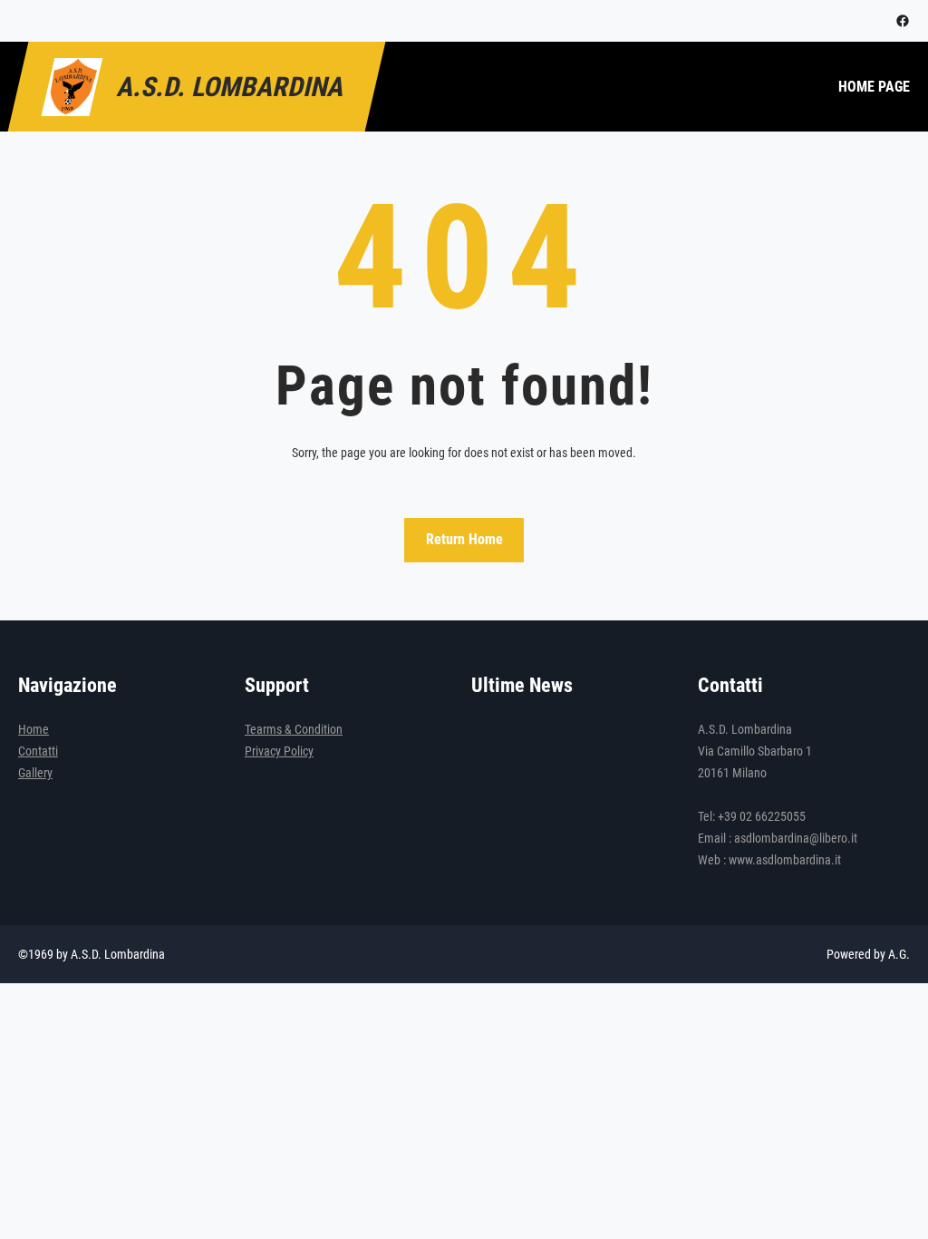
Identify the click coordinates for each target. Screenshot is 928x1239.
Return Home (464, 539)
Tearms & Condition (294, 729)
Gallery (35, 773)
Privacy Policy (279, 751)
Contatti (38, 751)
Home (33, 729)
